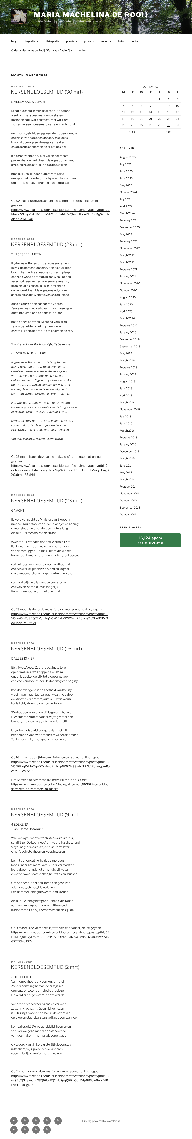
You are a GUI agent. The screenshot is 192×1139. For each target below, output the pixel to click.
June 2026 (126, 171)
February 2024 (128, 220)
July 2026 (125, 164)
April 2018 (126, 395)
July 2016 (125, 416)
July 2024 (125, 199)
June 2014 (126, 465)
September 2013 (130, 507)
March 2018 (127, 402)
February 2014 (128, 486)
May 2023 (126, 234)
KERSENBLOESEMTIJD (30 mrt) (47, 92)
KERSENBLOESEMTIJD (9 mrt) (45, 814)
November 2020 (130, 283)
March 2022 (127, 255)
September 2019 (130, 346)
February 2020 (129, 325)
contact (135, 41)
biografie (29, 41)
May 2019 (126, 353)
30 (168, 125)
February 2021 (128, 269)
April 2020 (126, 311)
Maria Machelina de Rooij (91, 15)
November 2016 (130, 409)
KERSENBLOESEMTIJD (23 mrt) (46, 244)
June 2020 (126, 304)
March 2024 (127, 213)
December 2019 (130, 339)
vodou (104, 41)
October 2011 (128, 514)
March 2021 (127, 262)
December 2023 (130, 227)
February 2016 (128, 437)
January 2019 (128, 374)
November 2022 (130, 248)
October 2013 (128, 500)
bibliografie (52, 41)
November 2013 (130, 493)
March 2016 (127, 430)
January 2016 (128, 444)
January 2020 (128, 332)
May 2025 (126, 185)
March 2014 (127, 479)
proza (87, 41)
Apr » (169, 131)
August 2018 (127, 381)
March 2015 (127, 458)
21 (150, 118)
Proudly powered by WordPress (101, 1121)
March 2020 (127, 318)
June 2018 (126, 388)
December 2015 (130, 451)
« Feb (132, 131)
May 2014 (126, 472)
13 (141, 112)
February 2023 (128, 241)
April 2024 (126, 206)
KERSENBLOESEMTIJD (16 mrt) (46, 648)
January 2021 (128, 276)
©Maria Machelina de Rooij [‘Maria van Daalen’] (40, 50)
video (82, 50)
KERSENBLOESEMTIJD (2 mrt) (45, 967)
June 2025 (126, 178)
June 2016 (126, 423)
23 (168, 118)
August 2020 (128, 297)
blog (14, 41)
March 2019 (127, 360)
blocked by (154, 541)
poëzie (70, 41)
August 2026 (128, 157)
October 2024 (128, 192)
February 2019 (128, 367)
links (121, 41)
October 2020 (128, 290)
